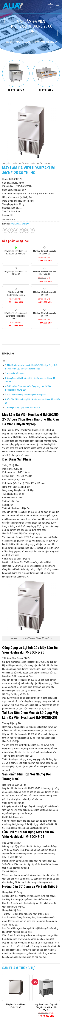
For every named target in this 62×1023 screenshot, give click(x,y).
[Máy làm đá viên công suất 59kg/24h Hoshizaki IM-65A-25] (46, 988)
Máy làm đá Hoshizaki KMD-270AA (15, 1006)
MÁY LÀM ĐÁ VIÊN (24, 42)
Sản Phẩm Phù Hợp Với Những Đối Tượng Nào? (26, 394)
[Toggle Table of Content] (4, 361)
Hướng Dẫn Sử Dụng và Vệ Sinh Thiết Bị (23, 407)
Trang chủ (9, 42)
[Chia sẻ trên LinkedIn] (32, 230)
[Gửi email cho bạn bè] (21, 230)
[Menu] (57, 7)
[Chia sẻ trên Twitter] (15, 230)
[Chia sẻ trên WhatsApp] (5, 230)
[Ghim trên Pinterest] (26, 230)
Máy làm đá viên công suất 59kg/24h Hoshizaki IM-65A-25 (46, 1007)
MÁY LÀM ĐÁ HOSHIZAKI (46, 42)
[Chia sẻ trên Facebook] (10, 230)
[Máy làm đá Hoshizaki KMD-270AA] (16, 988)
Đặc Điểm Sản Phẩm (16, 373)
